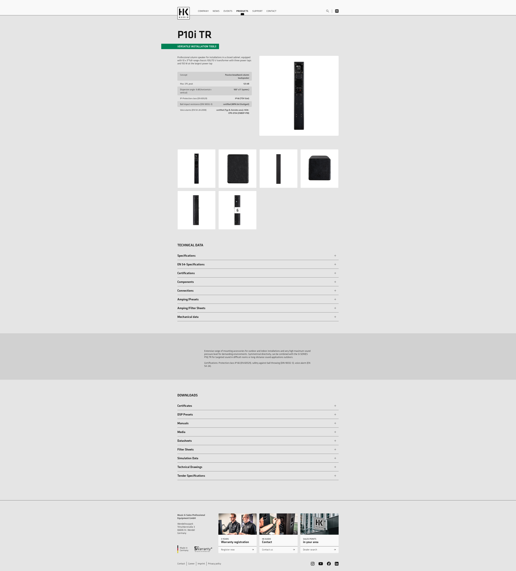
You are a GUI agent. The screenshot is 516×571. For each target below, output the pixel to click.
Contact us (267, 549)
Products (242, 11)
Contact (271, 11)
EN (337, 11)
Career (191, 563)
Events (228, 11)
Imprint (201, 563)
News (216, 11)
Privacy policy (214, 563)
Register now (228, 549)
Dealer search (310, 549)
